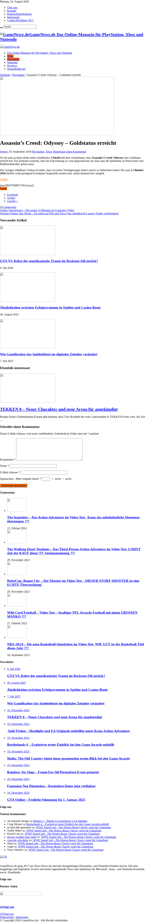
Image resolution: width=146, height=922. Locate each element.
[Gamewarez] (8, 207)
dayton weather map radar (21, 836)
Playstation (13, 59)
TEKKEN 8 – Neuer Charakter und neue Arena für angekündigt (59, 409)
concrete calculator (17, 840)
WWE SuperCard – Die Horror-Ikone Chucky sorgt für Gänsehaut (73, 827)
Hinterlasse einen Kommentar (69, 151)
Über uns (12, 7)
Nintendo (12, 62)
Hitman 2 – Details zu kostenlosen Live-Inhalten (60, 820)
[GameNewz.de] (10, 46)
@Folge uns (7, 906)
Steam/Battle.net (16, 68)
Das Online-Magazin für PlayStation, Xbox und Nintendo (39, 52)
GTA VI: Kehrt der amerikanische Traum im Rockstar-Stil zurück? (49, 261)
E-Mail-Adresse (10, 472)
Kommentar (7, 459)
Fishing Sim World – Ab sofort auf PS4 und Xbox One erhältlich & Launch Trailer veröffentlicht (59, 213)
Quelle (3, 179)
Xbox (10, 56)
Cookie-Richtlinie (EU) (20, 20)
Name (4, 465)
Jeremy (4, 151)
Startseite (5, 74)
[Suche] (1, 27)
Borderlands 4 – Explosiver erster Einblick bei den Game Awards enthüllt (67, 824)
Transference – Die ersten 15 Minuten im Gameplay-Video (37, 210)
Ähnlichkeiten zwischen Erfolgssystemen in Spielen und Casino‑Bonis (50, 307)
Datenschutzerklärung (19, 13)
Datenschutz (7, 917)
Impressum (13, 17)
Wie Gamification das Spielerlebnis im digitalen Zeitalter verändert (48, 354)
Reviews (12, 65)
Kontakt (11, 10)
